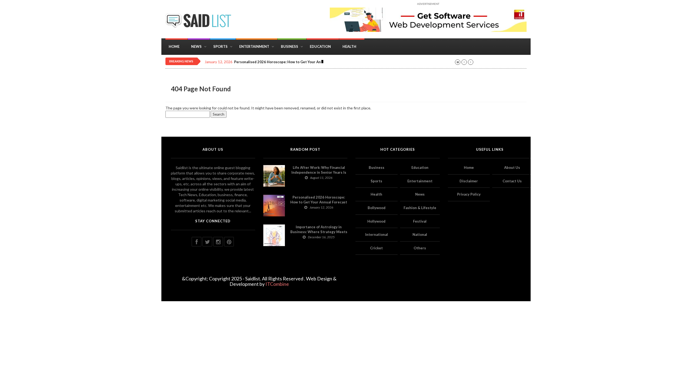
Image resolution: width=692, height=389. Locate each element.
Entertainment (254, 46)
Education (320, 46)
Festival (420, 221)
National (419, 234)
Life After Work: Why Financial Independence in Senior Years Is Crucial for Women (318, 172)
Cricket (376, 248)
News (196, 46)
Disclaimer (469, 181)
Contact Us (512, 181)
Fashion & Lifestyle (420, 208)
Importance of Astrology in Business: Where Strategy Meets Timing (318, 232)
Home (174, 46)
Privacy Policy (469, 194)
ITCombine (277, 284)
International (376, 234)
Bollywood (376, 208)
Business (289, 46)
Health (349, 46)
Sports (220, 46)
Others (420, 248)
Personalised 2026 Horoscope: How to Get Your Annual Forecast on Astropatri (301, 62)
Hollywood (376, 221)
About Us (512, 167)
